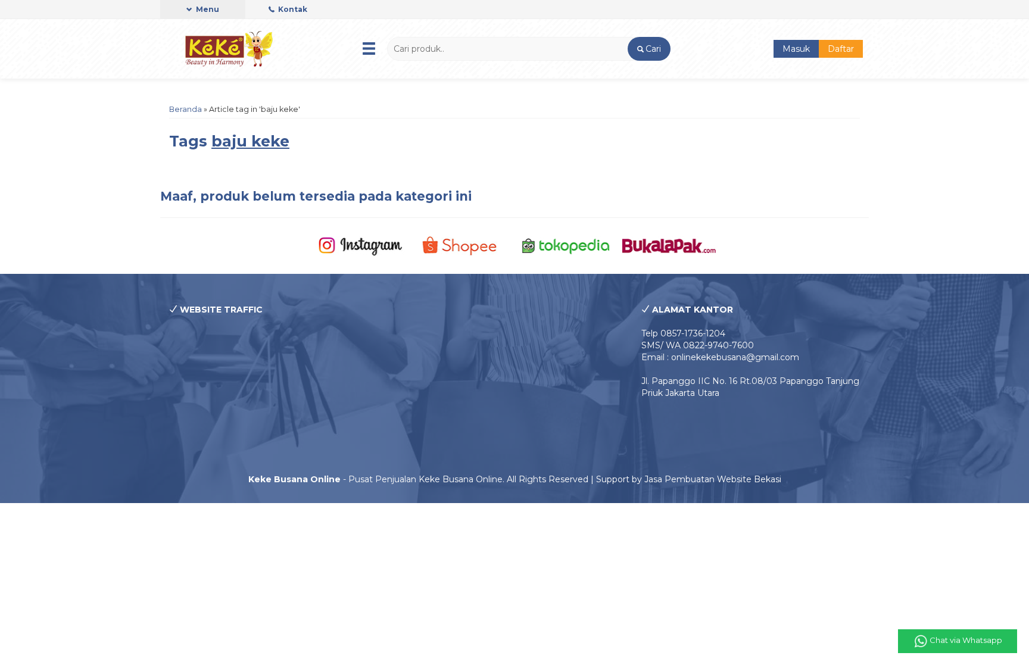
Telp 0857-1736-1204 (683, 333)
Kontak (291, 9)
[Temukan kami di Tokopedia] (566, 245)
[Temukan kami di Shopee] (463, 245)
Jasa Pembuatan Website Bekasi (712, 479)
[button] (649, 49)
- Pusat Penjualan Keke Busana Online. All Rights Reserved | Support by (446, 479)
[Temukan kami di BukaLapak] (669, 245)
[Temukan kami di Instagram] (360, 245)
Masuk (796, 48)
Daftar (841, 48)
